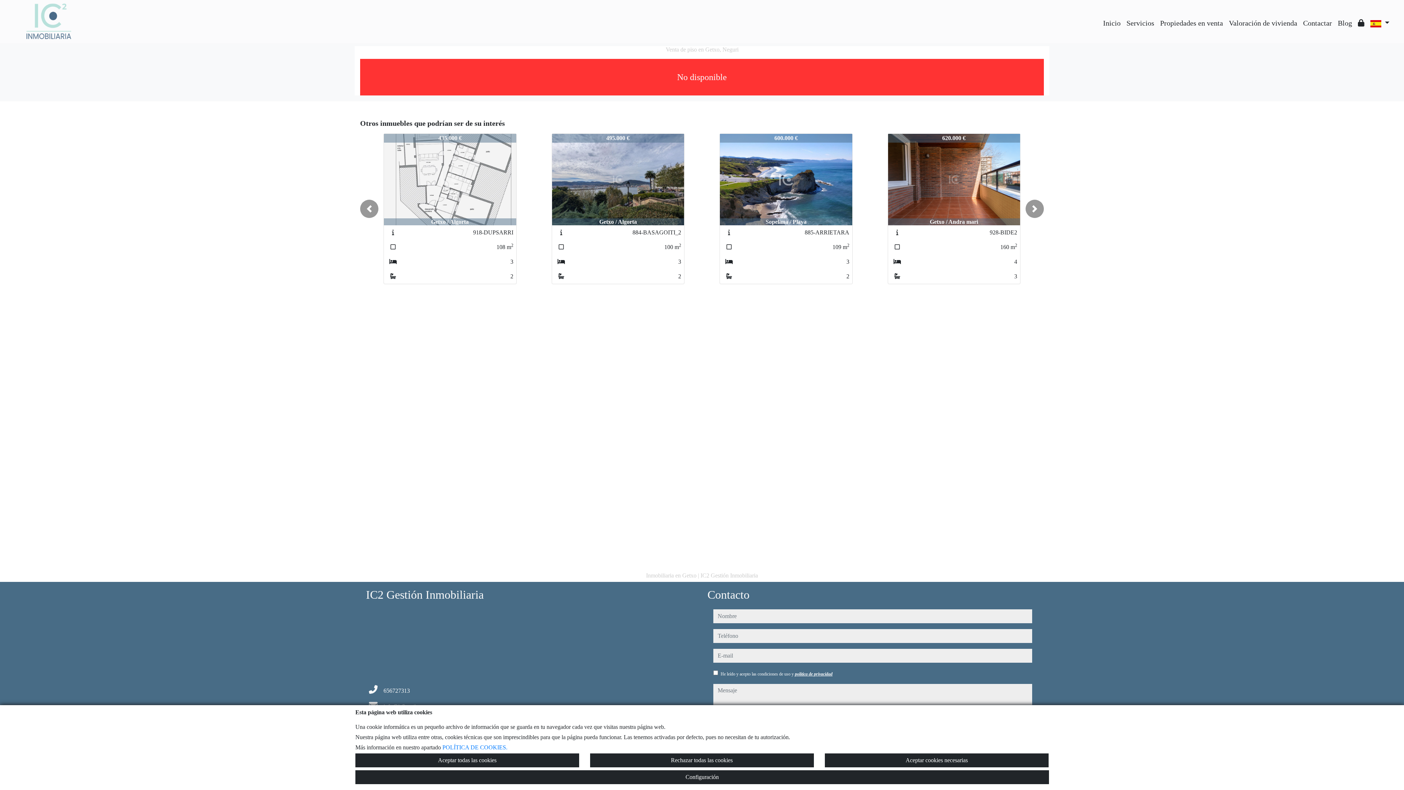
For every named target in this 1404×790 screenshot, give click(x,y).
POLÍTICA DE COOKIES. (474, 747)
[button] (369, 209)
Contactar (1317, 23)
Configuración (702, 777)
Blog (1345, 23)
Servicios (1140, 23)
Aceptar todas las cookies (467, 760)
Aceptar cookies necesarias (937, 760)
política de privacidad (814, 674)
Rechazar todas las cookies (702, 760)
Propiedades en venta (1191, 23)
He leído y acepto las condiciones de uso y (777, 674)
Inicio (1112, 23)
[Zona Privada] (1361, 23)
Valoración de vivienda (1263, 23)
